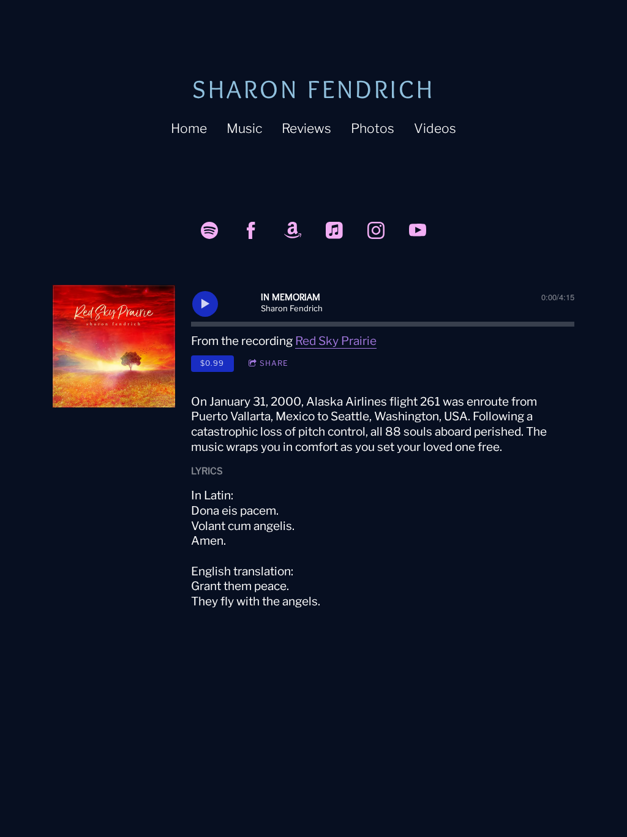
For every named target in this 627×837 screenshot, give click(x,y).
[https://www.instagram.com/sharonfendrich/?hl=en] (376, 230)
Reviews (306, 128)
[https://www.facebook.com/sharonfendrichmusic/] (251, 230)
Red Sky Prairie (336, 341)
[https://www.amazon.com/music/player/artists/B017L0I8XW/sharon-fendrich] (292, 230)
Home (189, 128)
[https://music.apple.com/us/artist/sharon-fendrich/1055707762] (334, 230)
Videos (435, 128)
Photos (372, 128)
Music (244, 128)
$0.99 (212, 363)
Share (274, 363)
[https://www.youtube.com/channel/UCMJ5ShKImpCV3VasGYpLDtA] (417, 230)
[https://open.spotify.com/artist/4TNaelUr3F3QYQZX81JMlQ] (209, 230)
